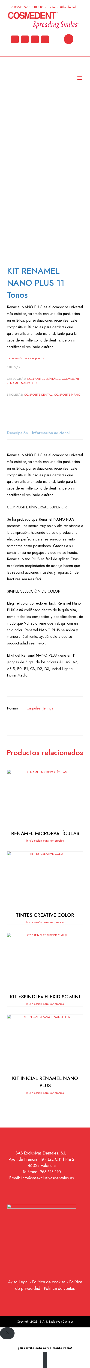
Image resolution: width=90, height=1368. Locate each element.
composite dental (38, 394)
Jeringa (48, 708)
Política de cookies (49, 1282)
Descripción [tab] (17, 433)
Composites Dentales (43, 379)
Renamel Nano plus (22, 383)
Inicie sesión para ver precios (25, 358)
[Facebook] (45, 39)
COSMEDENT (70, 379)
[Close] (7, 1333)
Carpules (33, 708)
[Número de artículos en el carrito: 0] (68, 39)
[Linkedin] (15, 39)
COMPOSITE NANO (67, 394)
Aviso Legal (18, 1282)
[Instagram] (25, 39)
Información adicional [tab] (50, 433)
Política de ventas (59, 1288)
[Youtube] (35, 39)
